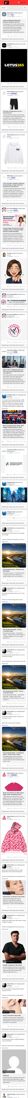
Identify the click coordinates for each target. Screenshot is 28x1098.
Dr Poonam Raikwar (12, 208)
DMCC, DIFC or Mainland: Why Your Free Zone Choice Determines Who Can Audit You (13, 371)
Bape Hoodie (10, 773)
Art (12, 15)
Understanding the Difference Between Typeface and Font (12, 21)
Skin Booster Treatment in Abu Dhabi (14, 897)
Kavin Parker (10, 528)
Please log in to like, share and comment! (13, 39)
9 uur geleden (10, 212)
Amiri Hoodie (10, 91)
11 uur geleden (10, 868)
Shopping (13, 93)
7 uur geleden (10, 47)
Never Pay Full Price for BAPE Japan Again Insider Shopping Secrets (13, 793)
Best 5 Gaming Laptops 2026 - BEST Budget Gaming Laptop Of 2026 (13, 426)
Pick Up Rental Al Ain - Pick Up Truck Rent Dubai (13, 570)
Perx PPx (9, 253)
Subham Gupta (11, 1094)
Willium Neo (10, 176)
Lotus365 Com (11, 44)
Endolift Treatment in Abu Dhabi (12, 965)
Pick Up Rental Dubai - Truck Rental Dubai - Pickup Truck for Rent (13, 753)
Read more (5, 408)
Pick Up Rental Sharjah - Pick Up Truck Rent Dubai (12, 630)
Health (15, 210)
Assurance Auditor (12, 350)
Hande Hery (10, 13)
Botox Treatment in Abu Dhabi (12, 1015)
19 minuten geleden (11, 16)
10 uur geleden (10, 398)
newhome (6, 1075)
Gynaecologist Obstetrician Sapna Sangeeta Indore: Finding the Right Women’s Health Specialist (13, 229)
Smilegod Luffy (11, 395)
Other (13, 177)
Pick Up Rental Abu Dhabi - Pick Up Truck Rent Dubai (13, 692)
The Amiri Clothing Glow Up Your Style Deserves (12, 112)
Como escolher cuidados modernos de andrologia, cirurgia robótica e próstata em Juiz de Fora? (13, 185)
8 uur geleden (10, 137)
